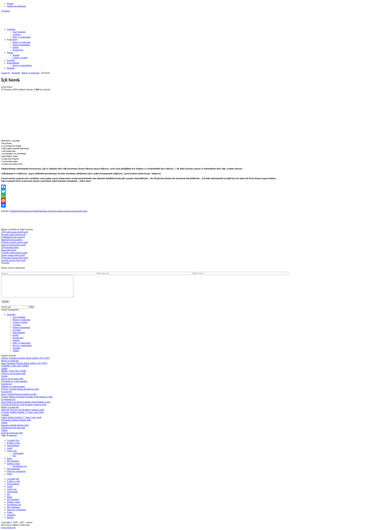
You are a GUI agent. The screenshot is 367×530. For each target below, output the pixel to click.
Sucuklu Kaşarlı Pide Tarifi (13, 260)
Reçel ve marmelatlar (22, 65)
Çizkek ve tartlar (20, 57)
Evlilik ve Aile (13, 443)
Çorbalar (17, 34)
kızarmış (64, 211)
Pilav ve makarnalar (22, 37)
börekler (19, 211)
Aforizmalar (18, 453)
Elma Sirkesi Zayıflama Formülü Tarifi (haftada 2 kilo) (25, 402)
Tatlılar (10, 52)
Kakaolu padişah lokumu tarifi (15, 425)
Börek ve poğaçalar (21, 42)
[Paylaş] (183, 205)
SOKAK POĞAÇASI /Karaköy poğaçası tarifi (22, 409)
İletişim (10, 3)
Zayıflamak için (8, 399)
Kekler (16, 47)
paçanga (72, 211)
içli (52, 211)
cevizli (33, 211)
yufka (84, 211)
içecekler (11, 60)
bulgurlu (26, 211)
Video (9, 474)
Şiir (14, 456)
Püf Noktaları (13, 461)
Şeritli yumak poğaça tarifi (13, 255)
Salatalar (11, 68)
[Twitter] (183, 191)
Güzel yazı (12, 450)
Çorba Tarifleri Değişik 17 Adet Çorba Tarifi (21, 417)
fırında (39, 211)
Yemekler (11, 29)
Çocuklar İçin (13, 440)
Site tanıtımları (13, 469)
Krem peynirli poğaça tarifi (13, 245)
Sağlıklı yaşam (13, 463)
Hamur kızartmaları (21, 45)
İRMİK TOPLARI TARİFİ (13, 371)
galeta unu (46, 211)
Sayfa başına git (8, 527)
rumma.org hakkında (16, 6)
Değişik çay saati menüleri (13, 386)
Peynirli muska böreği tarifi (13, 234)
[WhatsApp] (183, 196)
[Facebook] (183, 187)
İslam (9, 458)
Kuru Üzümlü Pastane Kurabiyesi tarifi (18, 394)
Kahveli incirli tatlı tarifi (12, 433)
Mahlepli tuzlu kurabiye (12, 239)
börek (12, 211)
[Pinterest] (183, 200)
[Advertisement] (53, 18)
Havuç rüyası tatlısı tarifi (12, 379)
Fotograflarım (13, 445)
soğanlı (79, 211)
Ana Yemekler (19, 32)
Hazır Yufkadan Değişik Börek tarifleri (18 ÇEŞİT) (24, 363)
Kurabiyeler (18, 50)
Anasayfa (5, 73)
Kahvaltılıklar (13, 63)
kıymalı (57, 211)
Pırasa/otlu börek (8, 250)
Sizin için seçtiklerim (16, 471)
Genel (9, 448)
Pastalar (16, 55)
